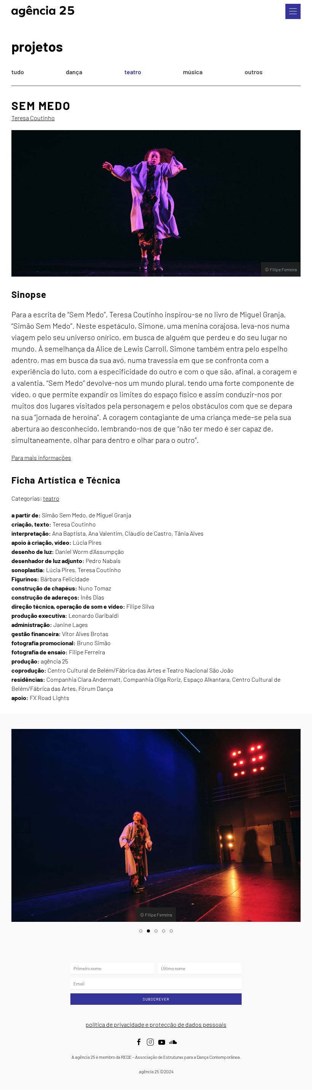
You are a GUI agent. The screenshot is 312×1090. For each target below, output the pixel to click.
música (192, 71)
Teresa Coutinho (33, 117)
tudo (17, 71)
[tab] (140, 930)
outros (254, 71)
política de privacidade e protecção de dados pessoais (156, 1024)
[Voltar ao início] (42, 11)
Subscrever (156, 999)
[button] (293, 11)
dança (74, 71)
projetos (37, 46)
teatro (132, 71)
